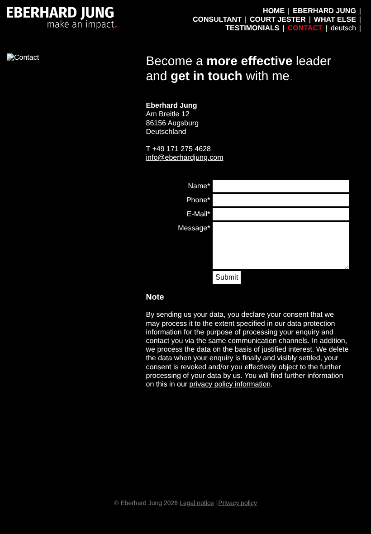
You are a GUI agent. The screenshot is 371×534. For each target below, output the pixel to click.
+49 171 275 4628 (181, 149)
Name (198, 186)
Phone (196, 200)
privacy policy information (230, 384)
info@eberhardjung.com (185, 158)
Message (192, 228)
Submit (226, 277)
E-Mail (197, 214)
